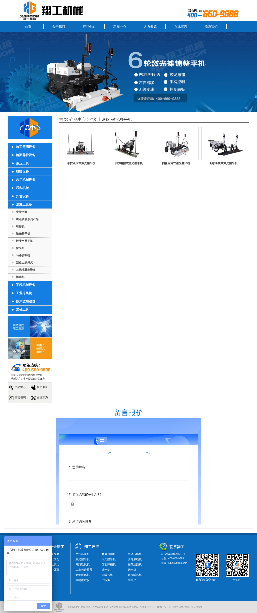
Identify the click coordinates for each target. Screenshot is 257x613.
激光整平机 (23, 233)
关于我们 (58, 26)
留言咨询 (20, 397)
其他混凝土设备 (26, 269)
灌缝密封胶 (82, 580)
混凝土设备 (99, 119)
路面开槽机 (109, 564)
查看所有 (21, 211)
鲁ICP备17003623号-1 (141, 607)
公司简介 (53, 554)
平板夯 (106, 580)
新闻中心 (119, 26)
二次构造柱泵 (83, 569)
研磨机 (20, 226)
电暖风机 (107, 574)
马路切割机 (23, 255)
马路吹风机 (82, 564)
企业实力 (42, 397)
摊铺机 (20, 277)
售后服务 (42, 387)
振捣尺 (132, 580)
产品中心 (89, 26)
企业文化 (53, 559)
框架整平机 (109, 559)
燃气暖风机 (135, 574)
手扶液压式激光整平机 (81, 163)
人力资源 (150, 26)
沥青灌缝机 (135, 559)
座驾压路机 (135, 564)
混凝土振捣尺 (24, 262)
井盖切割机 (109, 554)
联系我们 (211, 26)
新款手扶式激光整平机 (223, 163)
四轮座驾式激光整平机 (176, 163)
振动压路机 (135, 554)
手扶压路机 (82, 554)
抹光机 (20, 248)
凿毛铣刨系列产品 (27, 219)
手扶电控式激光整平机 (129, 163)
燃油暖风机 (82, 574)
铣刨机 (132, 569)
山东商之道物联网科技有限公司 (186, 607)
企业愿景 (53, 569)
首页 (28, 26)
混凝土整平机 (24, 240)
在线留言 (180, 26)
